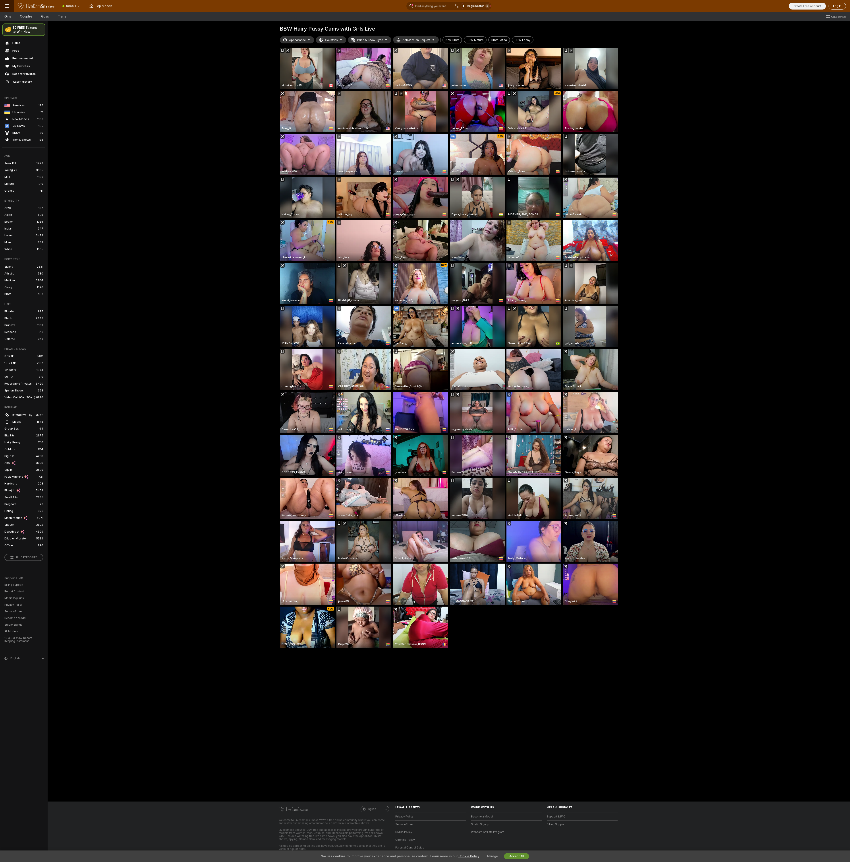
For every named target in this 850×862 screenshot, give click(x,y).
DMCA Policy (403, 832)
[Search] (457, 6)
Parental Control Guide (409, 847)
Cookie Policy (468, 856)
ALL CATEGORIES (26, 557)
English (371, 809)
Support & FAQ (13, 578)
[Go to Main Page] (36, 6)
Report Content (14, 591)
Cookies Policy (405, 839)
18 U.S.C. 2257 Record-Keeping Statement (19, 639)
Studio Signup (13, 624)
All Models (11, 631)
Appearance (297, 40)
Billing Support (13, 584)
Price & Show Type (370, 40)
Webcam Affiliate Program (487, 832)
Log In (837, 6)
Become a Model (15, 618)
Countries (331, 40)
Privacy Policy (13, 604)
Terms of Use (13, 611)
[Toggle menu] (7, 6)
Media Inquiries (14, 598)
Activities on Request (416, 40)
